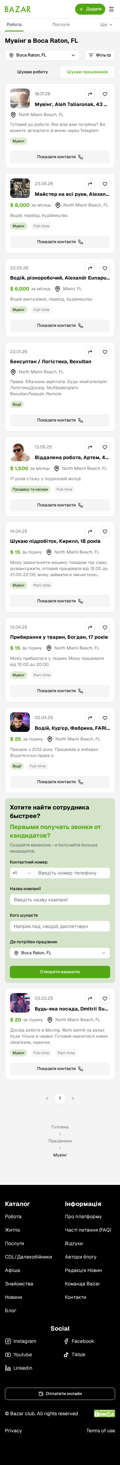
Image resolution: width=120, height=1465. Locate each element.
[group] (60, 72)
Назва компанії (25, 888)
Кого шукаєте (24, 915)
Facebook (83, 1341)
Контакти (75, 1297)
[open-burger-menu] (111, 9)
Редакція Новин (83, 1270)
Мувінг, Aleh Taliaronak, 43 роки (72, 108)
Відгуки (74, 1243)
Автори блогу (81, 1257)
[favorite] (105, 94)
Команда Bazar (82, 1284)
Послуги (61, 24)
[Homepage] (18, 9)
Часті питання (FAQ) (88, 1230)
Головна (60, 1127)
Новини (13, 1297)
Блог (10, 1310)
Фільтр (103, 55)
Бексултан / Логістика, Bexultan (50, 361)
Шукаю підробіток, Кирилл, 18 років (55, 541)
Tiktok (79, 1354)
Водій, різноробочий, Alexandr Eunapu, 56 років (59, 281)
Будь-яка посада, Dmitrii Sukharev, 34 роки (71, 1012)
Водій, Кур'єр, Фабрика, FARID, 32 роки (70, 732)
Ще (103, 24)
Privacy (13, 1430)
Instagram (25, 1341)
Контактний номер (29, 862)
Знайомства (19, 1284)
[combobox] (22, 873)
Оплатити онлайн (64, 1393)
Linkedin (23, 1368)
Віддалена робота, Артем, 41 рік (71, 461)
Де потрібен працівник (34, 941)
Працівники (60, 1141)
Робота (14, 24)
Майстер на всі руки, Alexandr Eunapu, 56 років (72, 198)
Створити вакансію (60, 971)
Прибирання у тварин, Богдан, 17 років (59, 637)
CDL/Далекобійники (28, 1257)
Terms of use (100, 1430)
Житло (12, 1230)
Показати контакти (56, 156)
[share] (90, 94)
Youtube (23, 1354)
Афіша (12, 1270)
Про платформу (83, 1216)
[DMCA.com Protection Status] (104, 1413)
